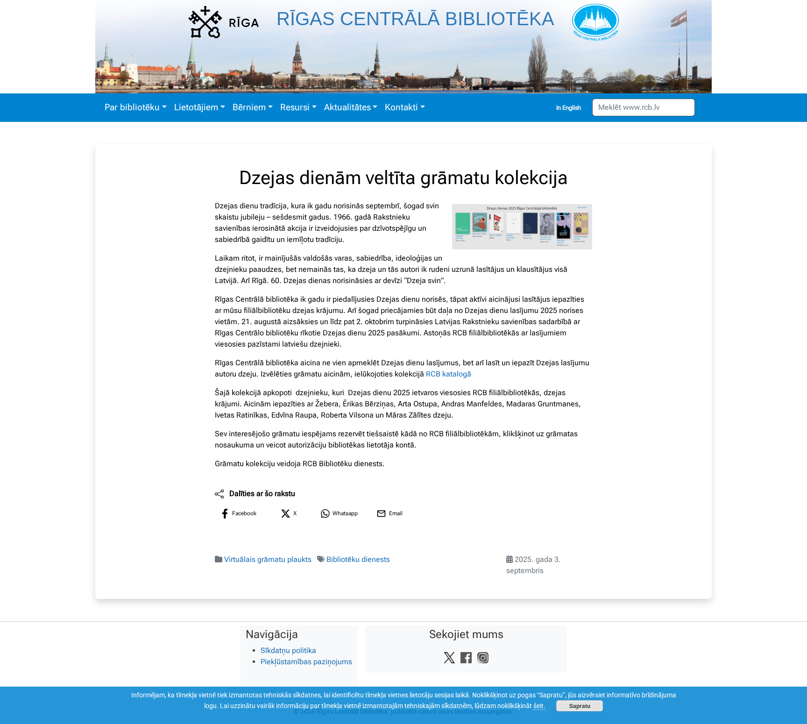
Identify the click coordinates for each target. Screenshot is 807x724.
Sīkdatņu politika (288, 650)
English (571, 107)
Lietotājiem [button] (196, 107)
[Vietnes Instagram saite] (482, 657)
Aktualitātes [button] (347, 107)
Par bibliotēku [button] (132, 107)
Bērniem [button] (249, 107)
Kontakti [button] (401, 107)
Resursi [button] (295, 107)
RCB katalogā (448, 373)
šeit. (539, 706)
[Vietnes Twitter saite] (449, 657)
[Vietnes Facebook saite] (466, 657)
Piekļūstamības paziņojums (306, 661)
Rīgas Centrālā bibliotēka (415, 18)
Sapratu (579, 706)
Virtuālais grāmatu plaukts (267, 559)
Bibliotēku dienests (358, 559)
